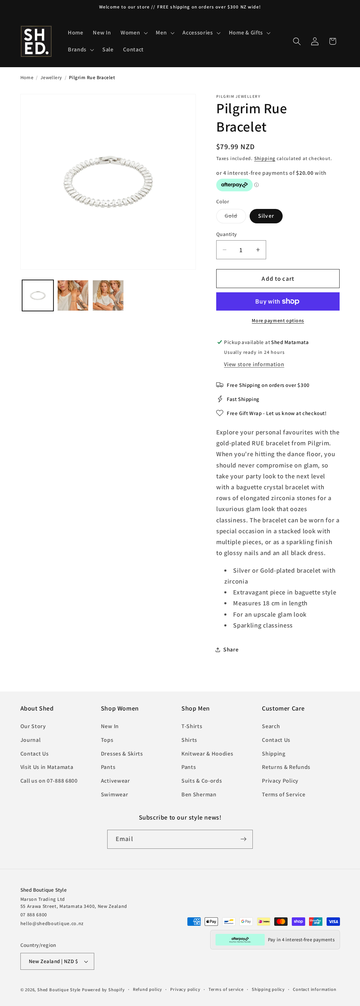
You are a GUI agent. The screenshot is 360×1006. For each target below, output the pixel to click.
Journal (30, 740)
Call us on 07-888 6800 (49, 780)
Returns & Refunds (286, 767)
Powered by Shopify (103, 990)
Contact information (314, 989)
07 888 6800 (33, 914)
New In (110, 726)
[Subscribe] (243, 839)
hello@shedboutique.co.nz (52, 923)
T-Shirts (191, 726)
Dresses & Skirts (122, 753)
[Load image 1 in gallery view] (37, 295)
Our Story (33, 726)
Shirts (189, 740)
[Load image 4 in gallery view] (107, 295)
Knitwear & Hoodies (207, 753)
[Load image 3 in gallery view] (72, 295)
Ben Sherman (199, 794)
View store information (254, 364)
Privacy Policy (280, 780)
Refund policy (147, 989)
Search (271, 726)
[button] (133, 33)
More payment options (278, 320)
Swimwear (114, 794)
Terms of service (226, 989)
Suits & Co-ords (201, 780)
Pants (108, 767)
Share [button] (230, 649)
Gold (235, 217)
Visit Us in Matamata (46, 767)
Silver (266, 215)
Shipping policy (268, 989)
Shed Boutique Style (59, 990)
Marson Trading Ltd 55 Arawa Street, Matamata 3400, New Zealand (74, 902)
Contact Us (34, 753)
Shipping (264, 158)
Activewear (115, 780)
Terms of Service (283, 794)
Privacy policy (185, 989)
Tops (107, 740)
